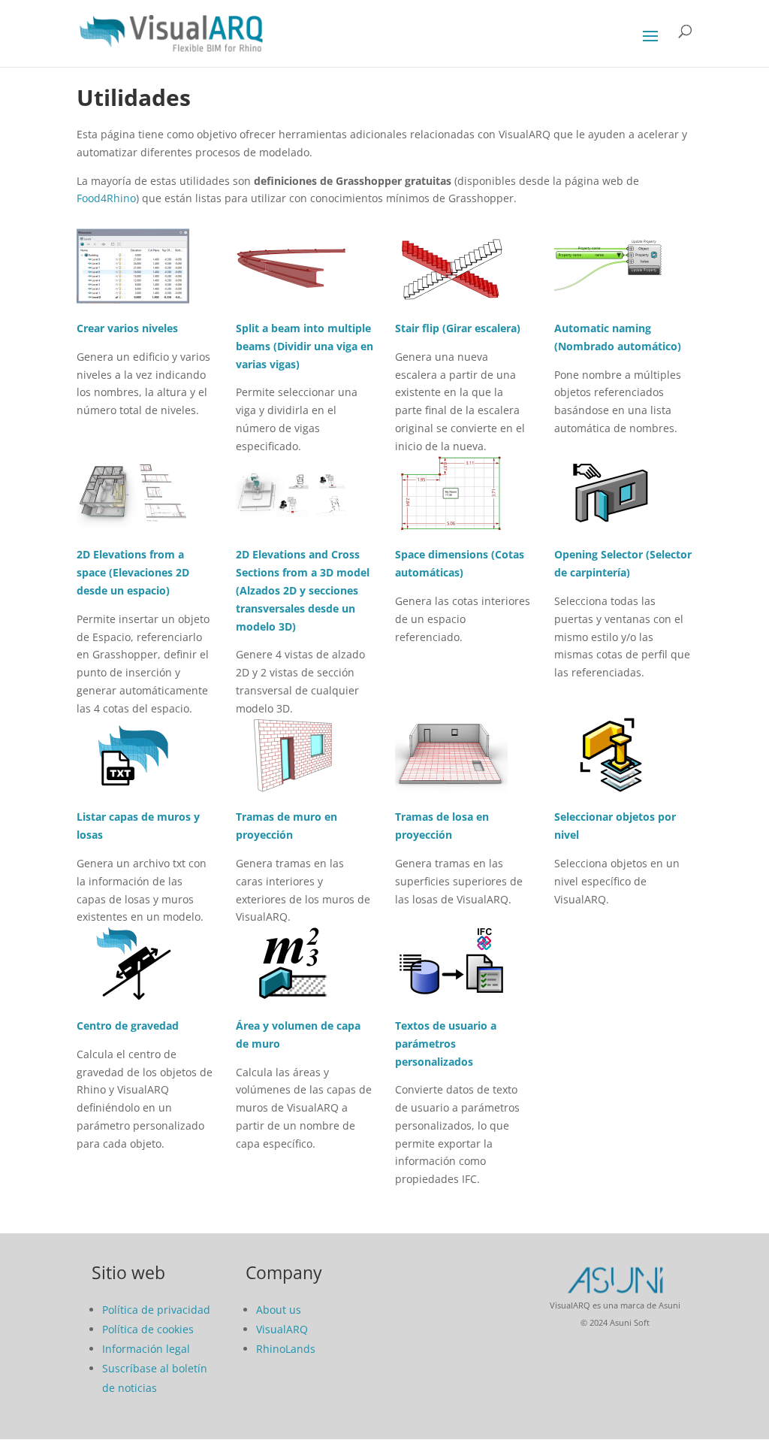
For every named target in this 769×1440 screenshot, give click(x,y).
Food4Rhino (106, 198)
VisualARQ (282, 1329)
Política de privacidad (156, 1309)
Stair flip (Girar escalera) (457, 328)
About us (278, 1309)
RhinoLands (285, 1349)
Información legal (146, 1349)
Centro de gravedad (128, 1025)
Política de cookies (148, 1329)
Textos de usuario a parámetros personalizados (445, 1043)
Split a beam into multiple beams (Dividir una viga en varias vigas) (304, 346)
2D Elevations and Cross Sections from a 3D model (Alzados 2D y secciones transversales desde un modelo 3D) (302, 590)
